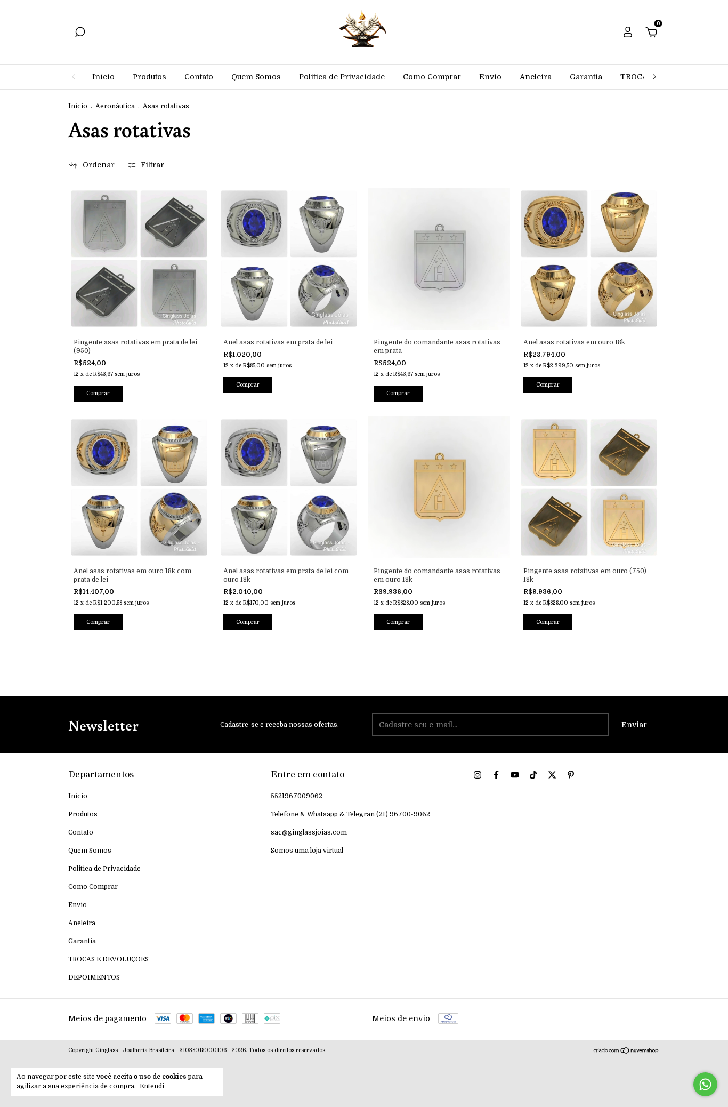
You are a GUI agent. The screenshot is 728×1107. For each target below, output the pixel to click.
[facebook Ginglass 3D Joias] (496, 775)
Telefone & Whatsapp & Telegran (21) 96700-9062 (350, 814)
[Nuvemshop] (626, 1051)
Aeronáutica (115, 106)
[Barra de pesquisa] (80, 33)
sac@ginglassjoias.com (309, 832)
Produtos (149, 77)
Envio (490, 77)
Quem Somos (256, 77)
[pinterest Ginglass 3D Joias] (571, 775)
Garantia (586, 77)
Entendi (152, 1086)
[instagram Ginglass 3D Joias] (477, 775)
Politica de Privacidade (342, 77)
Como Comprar (432, 77)
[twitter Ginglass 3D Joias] (552, 775)
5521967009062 (296, 796)
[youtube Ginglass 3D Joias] (515, 775)
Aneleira (536, 77)
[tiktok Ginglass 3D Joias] (533, 775)
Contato (198, 77)
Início (103, 77)
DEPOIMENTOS (94, 977)
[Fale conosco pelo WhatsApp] (705, 1084)
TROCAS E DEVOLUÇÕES (108, 959)
